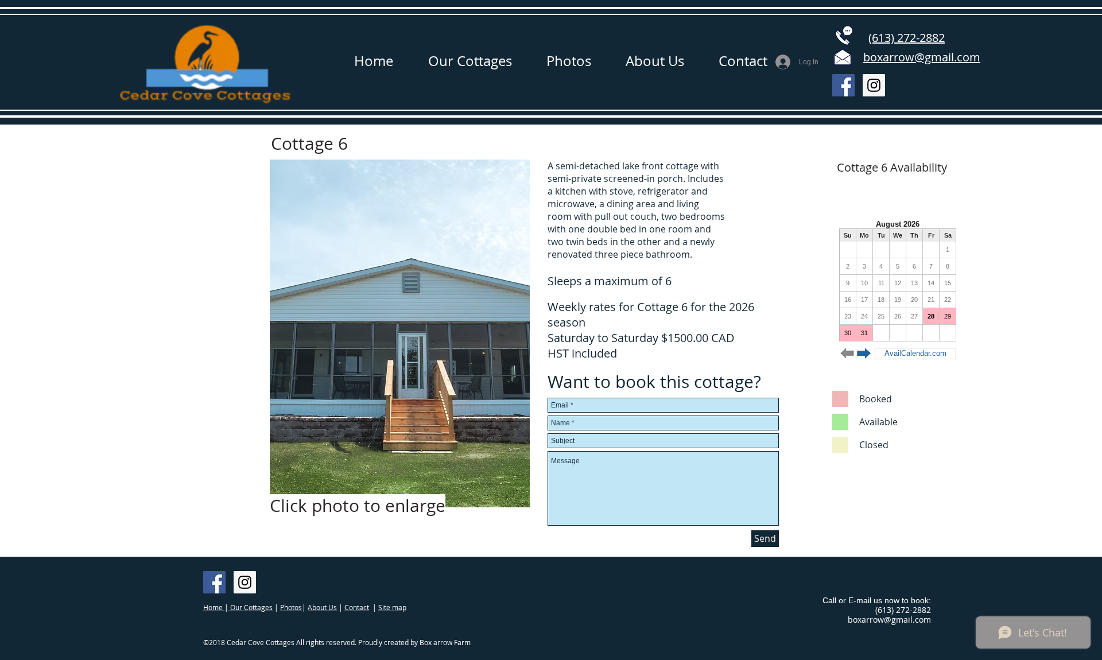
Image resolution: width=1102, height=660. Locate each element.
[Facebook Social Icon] (843, 85)
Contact (356, 607)
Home (213, 607)
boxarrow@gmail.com (889, 619)
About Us (322, 607)
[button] (400, 333)
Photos (291, 607)
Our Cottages (250, 607)
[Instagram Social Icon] (874, 85)
